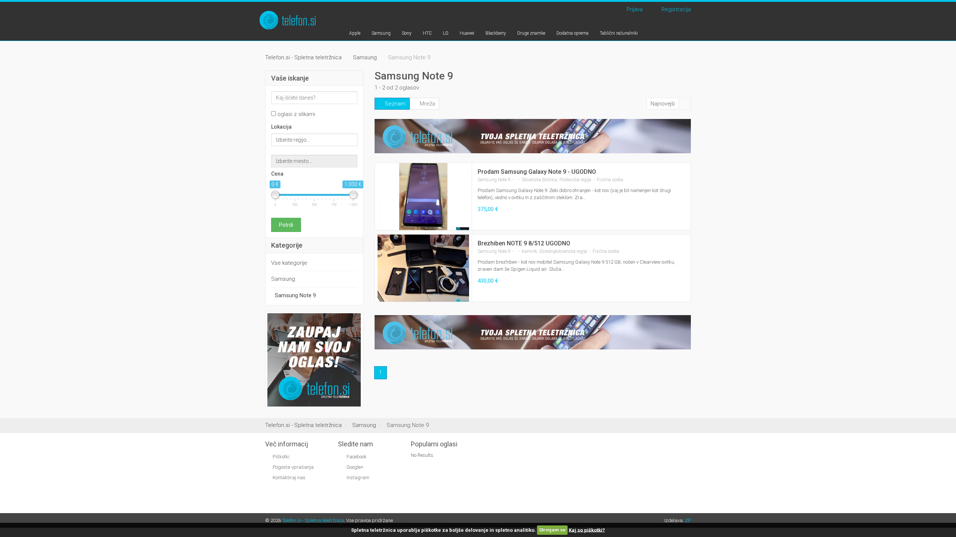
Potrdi (286, 225)
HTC (427, 33)
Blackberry (495, 33)
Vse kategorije (289, 263)
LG (445, 33)
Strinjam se (552, 530)
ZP (688, 520)
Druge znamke (531, 33)
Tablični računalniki (619, 33)
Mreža (426, 103)
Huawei (467, 33)
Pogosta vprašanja (293, 467)
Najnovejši (663, 104)
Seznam (394, 103)
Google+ (354, 467)
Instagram (357, 477)
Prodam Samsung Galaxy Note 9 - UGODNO (537, 171)
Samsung (381, 33)
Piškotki (281, 456)
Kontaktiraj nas (289, 477)
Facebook (356, 456)
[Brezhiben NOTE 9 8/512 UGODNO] (423, 269)
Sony (407, 33)
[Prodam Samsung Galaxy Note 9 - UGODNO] (423, 197)
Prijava (633, 9)
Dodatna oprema (572, 33)
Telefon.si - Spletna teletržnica (313, 520)
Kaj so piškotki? (587, 530)
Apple (354, 33)
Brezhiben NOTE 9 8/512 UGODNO (524, 243)
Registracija (674, 9)
